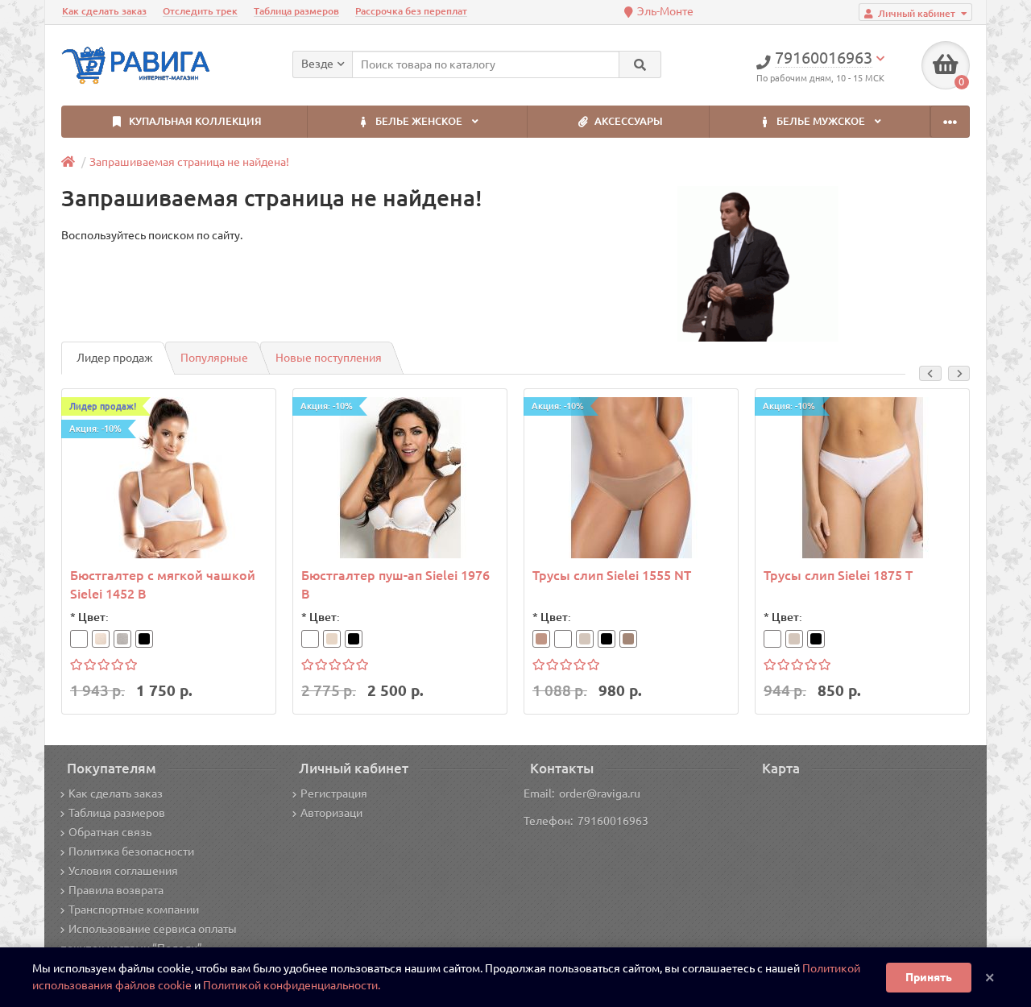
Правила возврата (116, 890)
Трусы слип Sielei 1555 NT (611, 575)
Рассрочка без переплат (411, 11)
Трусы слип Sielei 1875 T (838, 575)
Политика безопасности (131, 851)
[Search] (640, 64)
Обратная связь (109, 832)
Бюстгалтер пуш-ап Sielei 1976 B (395, 584)
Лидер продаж (115, 357)
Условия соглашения (123, 870)
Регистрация (333, 793)
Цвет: (93, 617)
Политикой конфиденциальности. (291, 985)
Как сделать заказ (104, 11)
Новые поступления (328, 357)
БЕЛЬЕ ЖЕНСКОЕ (419, 121)
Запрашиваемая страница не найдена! (189, 161)
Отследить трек (200, 11)
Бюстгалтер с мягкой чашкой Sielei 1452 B (162, 584)
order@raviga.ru (599, 793)
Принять (928, 977)
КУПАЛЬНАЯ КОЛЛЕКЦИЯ (194, 121)
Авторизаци (331, 812)
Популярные (214, 357)
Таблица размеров (296, 11)
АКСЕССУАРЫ (627, 121)
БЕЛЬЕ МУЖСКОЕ (820, 121)
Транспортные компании (133, 909)
